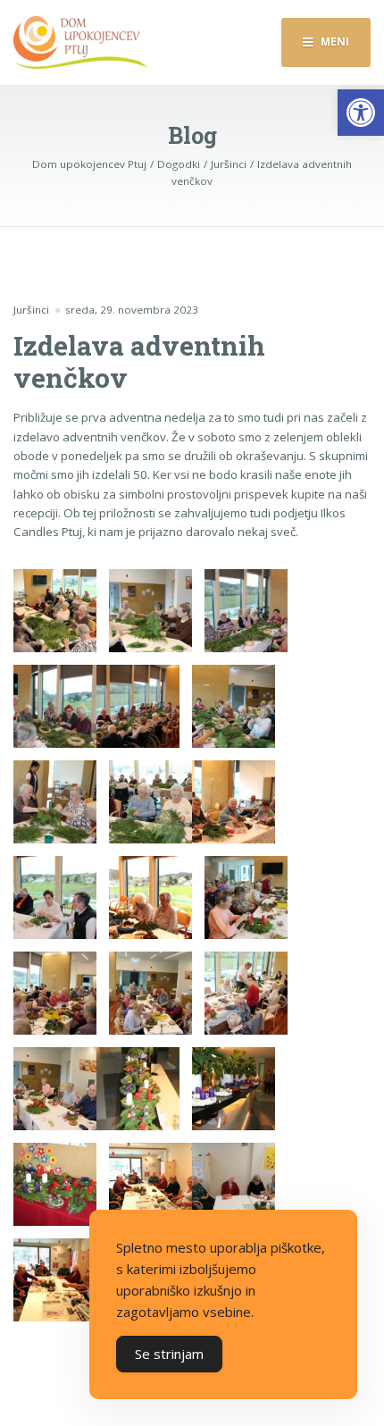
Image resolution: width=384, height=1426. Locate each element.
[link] (361, 112)
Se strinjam (169, 1354)
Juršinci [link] (31, 309)
